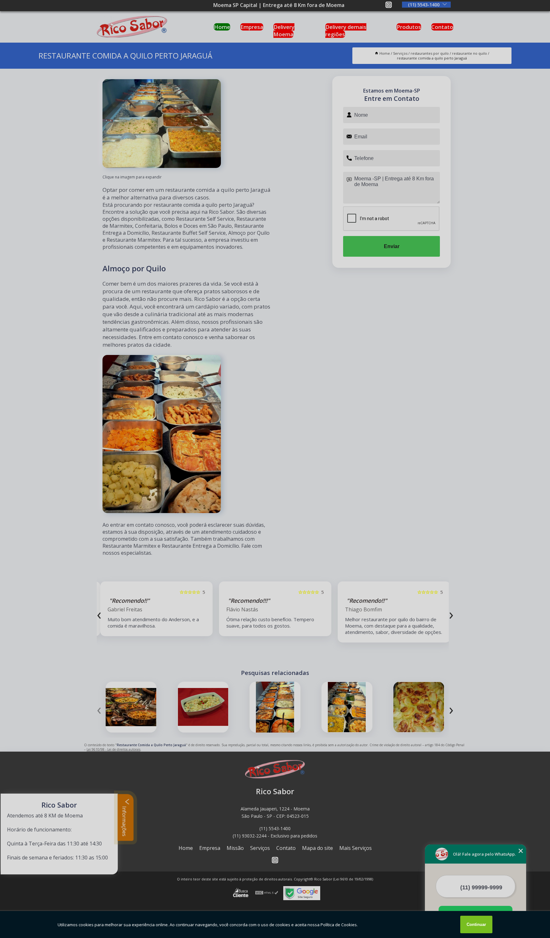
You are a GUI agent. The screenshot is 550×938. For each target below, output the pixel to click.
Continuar (476, 924)
